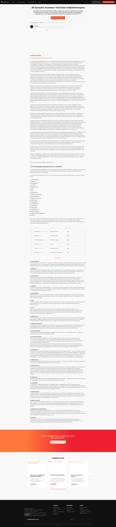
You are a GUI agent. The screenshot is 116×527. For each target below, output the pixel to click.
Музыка (13, 2)
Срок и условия (83, 507)
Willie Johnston (44, 231)
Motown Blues (37, 231)
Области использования (58, 511)
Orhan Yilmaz (46, 239)
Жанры (54, 510)
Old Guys (36, 244)
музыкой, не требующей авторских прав (65, 90)
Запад (51, 244)
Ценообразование (31, 2)
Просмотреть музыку (58, 17)
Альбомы (55, 514)
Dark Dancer (37, 252)
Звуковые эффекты (21, 2)
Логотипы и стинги (54, 235)
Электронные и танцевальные (56, 252)
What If (36, 248)
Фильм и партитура (54, 231)
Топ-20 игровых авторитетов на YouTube (42, 58)
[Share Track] (83, 231)
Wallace (40, 235)
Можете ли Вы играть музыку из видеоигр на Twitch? (56, 148)
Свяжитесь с (69, 507)
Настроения (56, 513)
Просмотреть (56, 507)
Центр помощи (70, 508)
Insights (39, 2)
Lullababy (36, 235)
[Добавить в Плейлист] (81, 231)
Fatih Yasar (41, 244)
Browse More (58, 257)
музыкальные (46, 220)
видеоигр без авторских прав (61, 220)
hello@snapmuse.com (33, 519)
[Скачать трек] (85, 231)
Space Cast (40, 248)
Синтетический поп (54, 248)
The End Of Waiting (38, 239)
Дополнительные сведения (58, 489)
